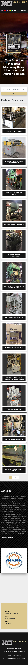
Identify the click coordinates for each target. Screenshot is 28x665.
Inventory (10, 649)
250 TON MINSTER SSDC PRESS (14, 317)
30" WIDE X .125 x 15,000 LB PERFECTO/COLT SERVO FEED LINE (14, 378)
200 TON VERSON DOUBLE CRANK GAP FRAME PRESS (14, 286)
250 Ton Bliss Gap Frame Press (14, 224)
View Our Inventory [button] (7, 537)
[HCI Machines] (14, 643)
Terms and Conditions (14, 655)
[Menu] (22, 10)
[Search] (14, 93)
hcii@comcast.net (10, 618)
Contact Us (21, 652)
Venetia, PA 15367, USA (11, 613)
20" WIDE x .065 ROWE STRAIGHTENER (14, 255)
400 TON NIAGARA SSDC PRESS (14, 439)
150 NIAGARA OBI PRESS (14, 409)
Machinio (22, 658)
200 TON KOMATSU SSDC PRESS (14, 347)
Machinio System (8, 658)
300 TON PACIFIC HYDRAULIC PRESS (14, 193)
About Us (18, 649)
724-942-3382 (9, 623)
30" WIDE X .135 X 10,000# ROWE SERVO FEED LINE (14, 162)
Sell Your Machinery (10, 652)
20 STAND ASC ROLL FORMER (14, 131)
